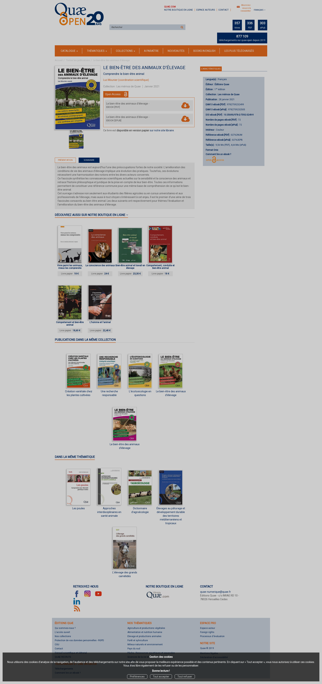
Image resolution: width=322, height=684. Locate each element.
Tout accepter (161, 676)
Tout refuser (184, 676)
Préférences (137, 676)
